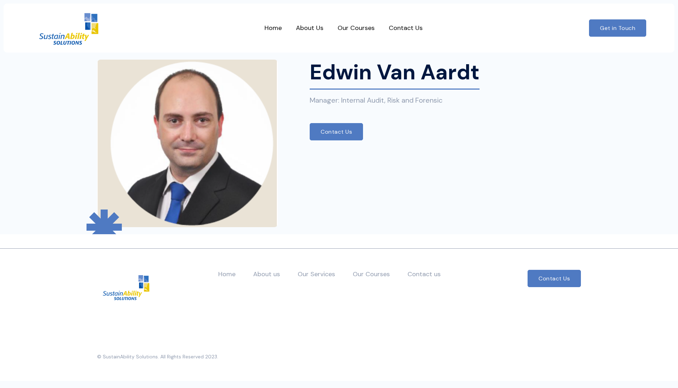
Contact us (424, 274)
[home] (69, 28)
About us (266, 274)
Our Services (316, 274)
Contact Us (336, 131)
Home (227, 274)
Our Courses (371, 274)
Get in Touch (617, 28)
